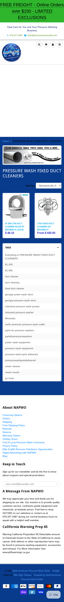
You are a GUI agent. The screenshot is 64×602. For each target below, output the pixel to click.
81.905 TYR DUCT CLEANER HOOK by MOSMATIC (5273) (14, 226)
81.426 (9, 264)
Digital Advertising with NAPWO (19, 452)
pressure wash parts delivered (21, 354)
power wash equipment (17, 342)
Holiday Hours (10, 439)
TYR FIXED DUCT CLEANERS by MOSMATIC (45, 226)
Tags (8, 247)
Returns (7, 432)
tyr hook (9, 378)
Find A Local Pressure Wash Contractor (24, 442)
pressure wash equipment (19, 348)
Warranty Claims (11, 435)
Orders (6, 418)
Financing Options (12, 415)
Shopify (56, 570)
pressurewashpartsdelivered (20, 360)
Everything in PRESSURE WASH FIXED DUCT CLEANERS (30, 257)
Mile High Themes (23, 575)
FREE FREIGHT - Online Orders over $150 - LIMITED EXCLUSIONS (32, 11)
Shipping (7, 421)
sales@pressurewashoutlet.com (42, 35)
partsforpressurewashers (18, 336)
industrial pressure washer (19, 312)
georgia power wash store (19, 294)
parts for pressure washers (19, 330)
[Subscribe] (57, 484)
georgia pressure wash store (20, 300)
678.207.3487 (16, 35)
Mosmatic (10, 318)
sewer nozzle (12, 372)
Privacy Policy (10, 445)
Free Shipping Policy (14, 425)
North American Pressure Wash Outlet (31, 570)
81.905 (9, 270)
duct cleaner (11, 276)
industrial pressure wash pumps (22, 306)
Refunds (7, 428)
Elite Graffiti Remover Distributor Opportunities (28, 449)
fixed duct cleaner (14, 288)
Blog (5, 456)
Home (6, 141)
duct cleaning (12, 282)
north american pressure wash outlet (25, 324)
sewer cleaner (12, 366)
